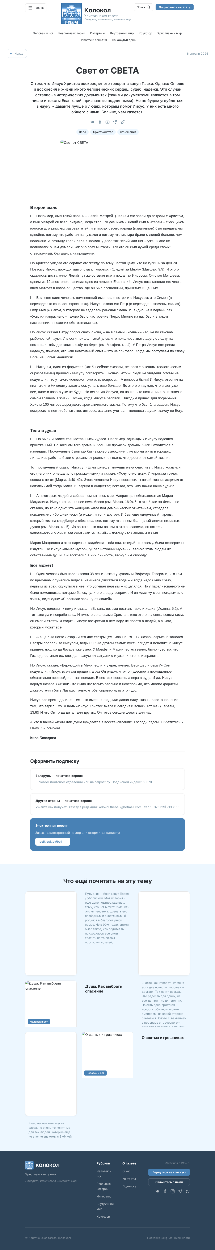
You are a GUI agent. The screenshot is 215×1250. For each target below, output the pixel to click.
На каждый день (124, 40)
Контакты (129, 1178)
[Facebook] (100, 122)
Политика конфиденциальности (168, 1237)
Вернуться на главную (169, 1172)
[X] (123, 122)
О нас (126, 1171)
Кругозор (145, 33)
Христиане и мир (169, 33)
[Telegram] (115, 122)
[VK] (92, 122)
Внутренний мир (122, 33)
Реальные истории (71, 33)
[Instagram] (107, 122)
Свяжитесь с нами (169, 1182)
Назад (18, 53)
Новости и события (93, 40)
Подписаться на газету (174, 7)
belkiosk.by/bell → (52, 841)
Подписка (129, 1186)
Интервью (97, 33)
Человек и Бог (43, 33)
